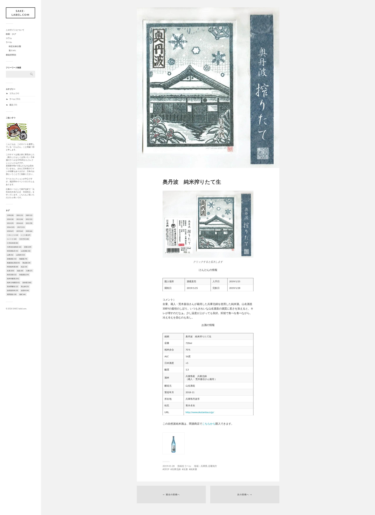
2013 (10, 223)
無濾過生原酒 (13, 263)
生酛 (20, 271)
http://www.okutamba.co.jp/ (200, 412)
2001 (19, 215)
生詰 (24, 267)
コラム (9, 38)
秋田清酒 (11, 275)
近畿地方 (212, 466)
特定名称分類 (15, 46)
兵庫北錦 (176, 469)
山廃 (10, 255)
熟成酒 (26, 263)
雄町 (22, 294)
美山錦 (25, 286)
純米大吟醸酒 (13, 282)
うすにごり (12, 235)
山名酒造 (25, 251)
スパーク (11, 239)
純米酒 (27, 282)
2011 (19, 219)
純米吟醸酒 (13, 278)
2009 (29, 215)
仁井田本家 (12, 243)
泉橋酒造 (11, 259)
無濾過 (23, 259)
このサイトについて (15, 30)
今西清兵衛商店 (14, 247)
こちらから (208, 423)
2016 (10, 227)
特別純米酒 (12, 267)
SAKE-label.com (21, 12)
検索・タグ (11, 34)
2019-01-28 (169, 466)
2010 (10, 219)
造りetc (12, 50)
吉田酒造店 (12, 251)
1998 (10, 215)
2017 (21, 227)
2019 (19, 231)
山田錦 (20, 255)
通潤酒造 (11, 294)
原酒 (27, 247)
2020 (29, 231)
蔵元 (11, 105)
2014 (19, 223)
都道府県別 (11, 55)
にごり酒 (25, 235)
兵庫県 (204, 466)
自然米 (25, 290)
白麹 (29, 271)
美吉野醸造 (12, 286)
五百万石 (24, 239)
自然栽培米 (12, 290)
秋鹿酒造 (24, 275)
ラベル (9, 42)
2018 (10, 231)
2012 (29, 219)
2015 (29, 223)
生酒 (10, 271)
